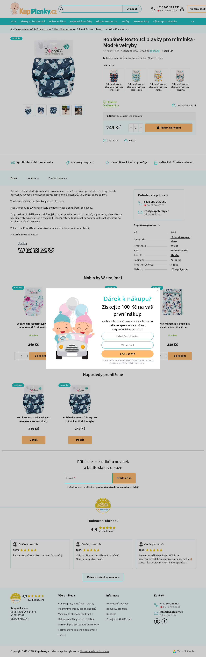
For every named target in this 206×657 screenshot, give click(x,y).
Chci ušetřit (127, 354)
